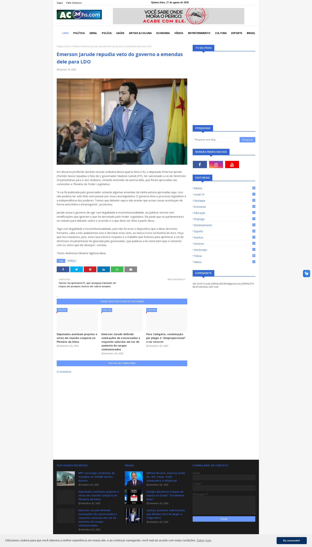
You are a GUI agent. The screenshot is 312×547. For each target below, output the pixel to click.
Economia (224, 206)
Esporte (224, 231)
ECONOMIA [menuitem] (163, 33)
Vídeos (224, 262)
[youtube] (232, 164)
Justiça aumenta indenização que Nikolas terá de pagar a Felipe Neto (165, 514)
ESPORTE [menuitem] (236, 33)
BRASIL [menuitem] (251, 33)
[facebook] (200, 164)
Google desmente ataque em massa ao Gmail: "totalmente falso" (165, 495)
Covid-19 (224, 194)
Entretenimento (224, 225)
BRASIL (224, 188)
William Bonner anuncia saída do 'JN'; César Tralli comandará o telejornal (165, 477)
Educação (224, 213)
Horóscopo (224, 249)
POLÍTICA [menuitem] (79, 33)
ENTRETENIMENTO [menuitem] (199, 33)
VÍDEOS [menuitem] (178, 33)
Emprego (224, 219)
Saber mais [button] (204, 540)
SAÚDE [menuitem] (120, 33)
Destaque (224, 200)
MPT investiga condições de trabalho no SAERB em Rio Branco (96, 477)
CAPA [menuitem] (65, 33)
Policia (224, 256)
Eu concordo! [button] (291, 540)
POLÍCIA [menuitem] (107, 33)
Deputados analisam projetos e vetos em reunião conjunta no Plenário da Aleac (77, 338)
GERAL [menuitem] (93, 33)
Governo (224, 243)
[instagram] (216, 164)
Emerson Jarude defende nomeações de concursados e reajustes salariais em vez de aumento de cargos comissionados (120, 342)
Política (75, 46)
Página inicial (63, 46)
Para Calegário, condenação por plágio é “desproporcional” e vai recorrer (166, 338)
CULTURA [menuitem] (221, 33)
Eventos (224, 237)
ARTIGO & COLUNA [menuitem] (140, 33)
